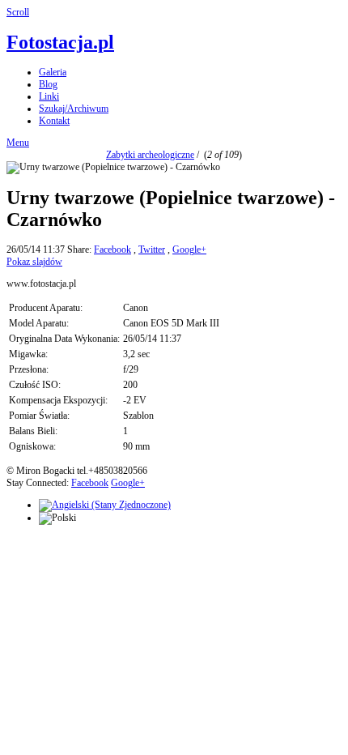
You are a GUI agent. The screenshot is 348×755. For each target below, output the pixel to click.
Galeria (52, 72)
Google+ (189, 249)
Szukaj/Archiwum (73, 108)
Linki (49, 96)
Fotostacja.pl (60, 42)
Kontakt (54, 120)
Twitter (151, 249)
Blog (48, 84)
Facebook (112, 249)
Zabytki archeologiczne (150, 154)
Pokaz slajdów (34, 261)
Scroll (17, 12)
